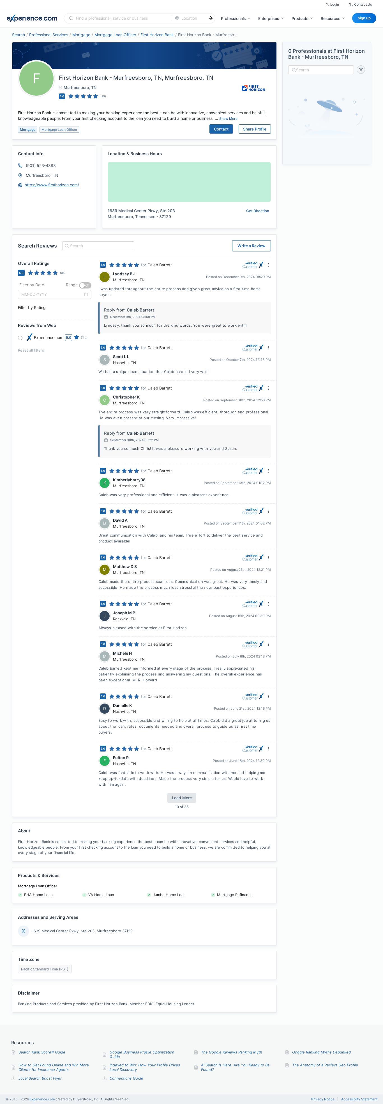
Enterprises (268, 18)
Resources (330, 18)
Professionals (233, 18)
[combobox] (121, 18)
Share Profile (254, 129)
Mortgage (81, 34)
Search (18, 34)
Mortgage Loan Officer (115, 34)
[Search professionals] (210, 18)
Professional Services (48, 34)
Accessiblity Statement (359, 1099)
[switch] (85, 285)
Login (334, 4)
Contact (221, 129)
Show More (228, 118)
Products (300, 18)
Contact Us (363, 4)
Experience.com (43, 1099)
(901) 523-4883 (41, 165)
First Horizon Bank (157, 34)
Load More (182, 797)
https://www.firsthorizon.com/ (52, 184)
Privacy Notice (322, 1099)
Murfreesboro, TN (42, 175)
